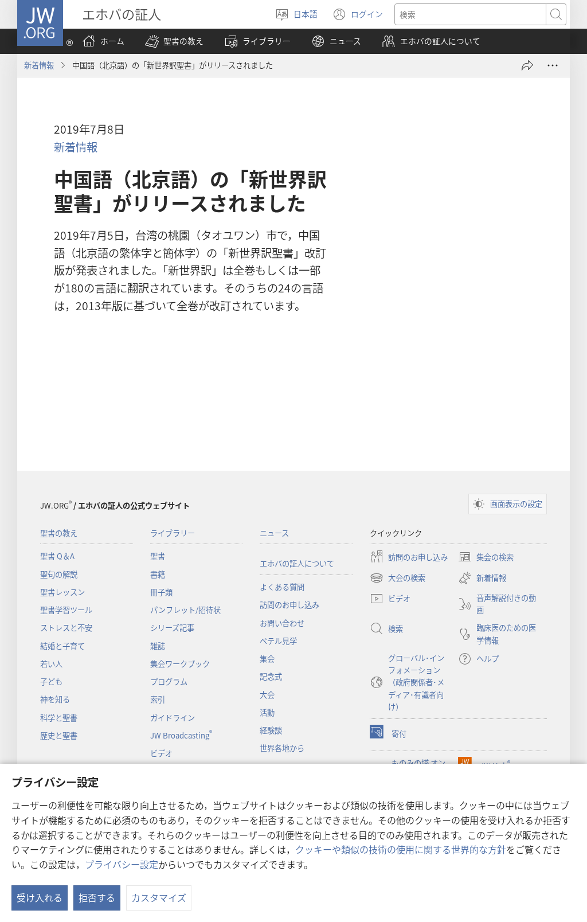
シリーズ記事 (172, 627)
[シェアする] (527, 65)
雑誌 (157, 645)
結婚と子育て (62, 645)
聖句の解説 (58, 574)
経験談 (271, 730)
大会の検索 (397, 578)
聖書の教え (58, 533)
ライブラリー (172, 533)
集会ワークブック (180, 663)
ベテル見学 (278, 640)
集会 (267, 658)
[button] (174, 41)
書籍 (157, 574)
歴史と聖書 (58, 735)
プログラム (168, 681)
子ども (51, 681)
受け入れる (39, 897)
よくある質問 (282, 586)
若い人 (51, 663)
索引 (157, 699)
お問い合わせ (282, 623)
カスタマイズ (158, 897)
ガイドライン (172, 717)
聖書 (157, 555)
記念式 (271, 676)
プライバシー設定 (121, 864)
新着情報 (39, 65)
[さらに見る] (552, 65)
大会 (267, 694)
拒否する (97, 897)
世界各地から (282, 748)
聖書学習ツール (66, 609)
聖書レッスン (62, 592)
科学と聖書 (58, 717)
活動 (267, 712)
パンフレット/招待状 (185, 609)
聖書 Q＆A (57, 555)
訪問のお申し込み (289, 604)
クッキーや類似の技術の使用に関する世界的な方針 (400, 849)
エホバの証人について (297, 563)
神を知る (55, 699)
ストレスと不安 (66, 627)
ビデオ (161, 753)
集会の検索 (486, 558)
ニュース (274, 533)
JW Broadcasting (181, 735)
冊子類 (161, 592)
